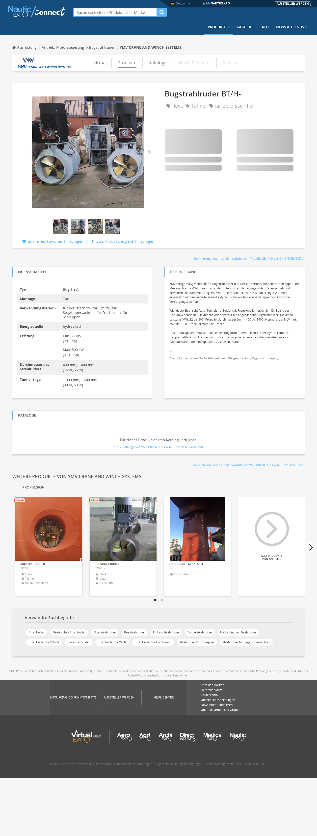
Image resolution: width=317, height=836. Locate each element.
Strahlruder (37, 632)
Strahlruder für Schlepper (196, 642)
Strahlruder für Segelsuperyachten (246, 642)
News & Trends (290, 27)
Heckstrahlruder (78, 642)
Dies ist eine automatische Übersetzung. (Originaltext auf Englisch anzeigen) (223, 358)
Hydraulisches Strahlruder (238, 632)
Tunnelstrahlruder (199, 632)
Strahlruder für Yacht (112, 642)
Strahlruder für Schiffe (44, 642)
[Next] (149, 152)
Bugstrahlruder (134, 632)
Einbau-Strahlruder (166, 632)
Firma (100, 63)
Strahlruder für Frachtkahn (153, 642)
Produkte (217, 27)
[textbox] (115, 12)
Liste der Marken (212, 685)
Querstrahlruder (105, 632)
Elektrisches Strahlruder (69, 632)
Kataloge (246, 27)
